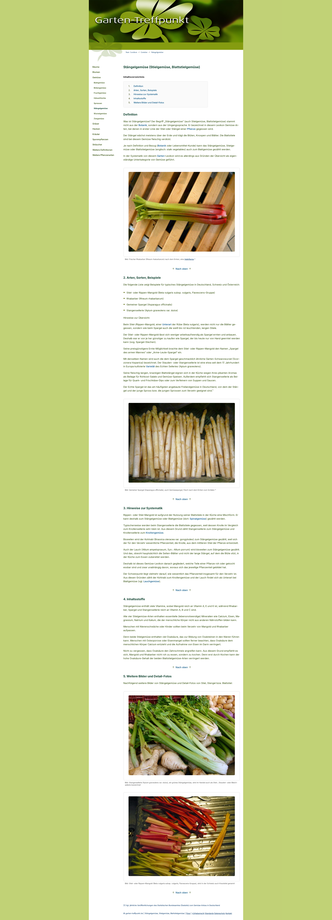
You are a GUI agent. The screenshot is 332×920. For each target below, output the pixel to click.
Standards (209, 913)
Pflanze (191, 129)
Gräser (95, 123)
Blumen (96, 72)
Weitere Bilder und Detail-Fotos (149, 102)
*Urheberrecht (198, 913)
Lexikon (133, 52)
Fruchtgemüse (100, 93)
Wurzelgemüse (100, 113)
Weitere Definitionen (102, 150)
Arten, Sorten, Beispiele (145, 90)
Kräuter (96, 134)
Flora (188, 913)
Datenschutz (219, 913)
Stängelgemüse (157, 52)
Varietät (150, 366)
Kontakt (229, 913)
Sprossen (98, 103)
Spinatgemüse (198, 518)
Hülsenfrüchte (100, 98)
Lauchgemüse (151, 581)
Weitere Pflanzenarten (103, 155)
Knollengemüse (154, 532)
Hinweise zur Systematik (146, 94)
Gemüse (144, 52)
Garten (161, 156)
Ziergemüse (99, 118)
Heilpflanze (189, 259)
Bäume (95, 67)
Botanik (143, 125)
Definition (138, 86)
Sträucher (97, 144)
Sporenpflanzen (100, 139)
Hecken (96, 129)
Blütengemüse (100, 88)
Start (127, 52)
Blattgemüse (99, 83)
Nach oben (182, 268)
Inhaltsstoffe (140, 98)
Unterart (166, 324)
